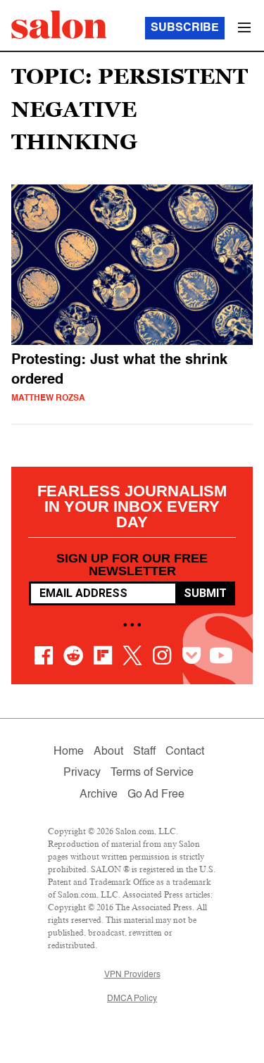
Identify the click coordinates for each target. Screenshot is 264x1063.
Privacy (82, 773)
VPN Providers (132, 975)
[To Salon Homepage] (59, 25)
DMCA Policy (132, 999)
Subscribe (185, 28)
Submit (205, 593)
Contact (184, 751)
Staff (144, 751)
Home (69, 751)
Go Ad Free (155, 794)
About (108, 751)
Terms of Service (152, 773)
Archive (99, 794)
